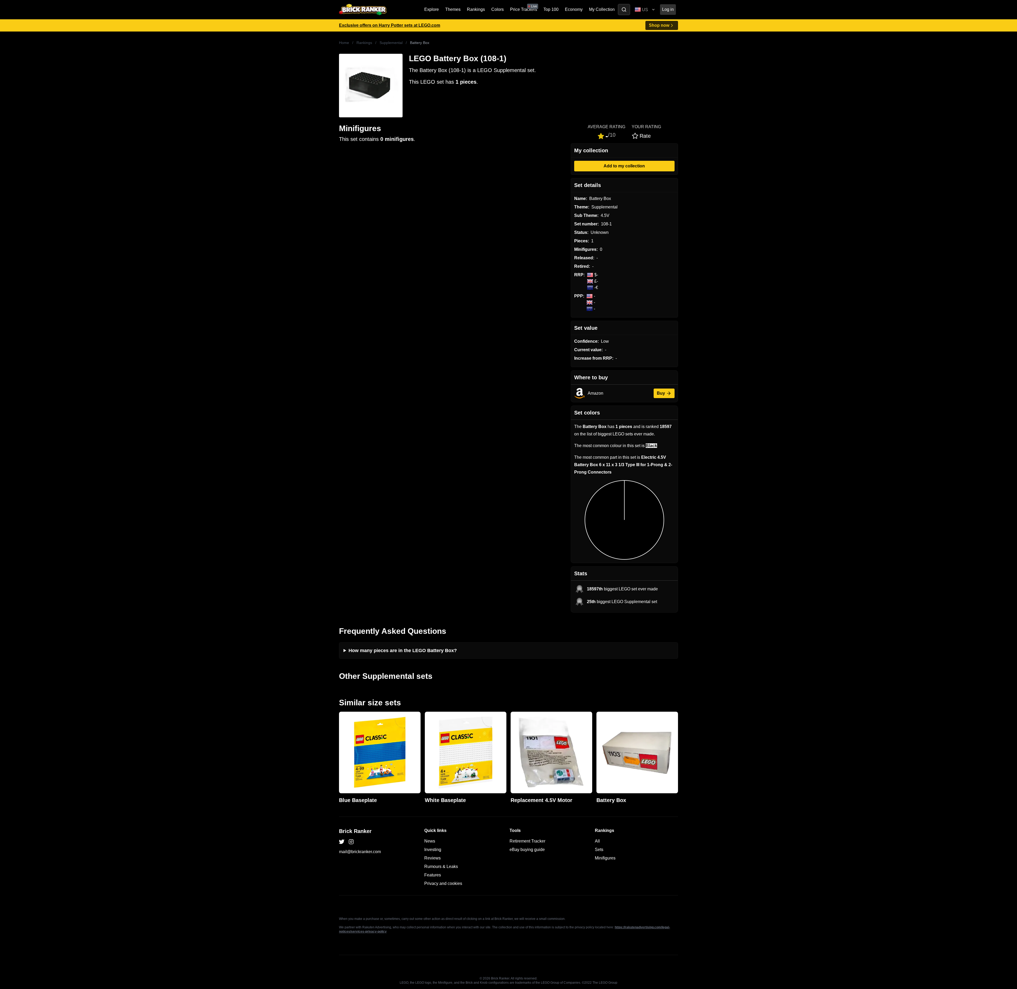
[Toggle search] (624, 9)
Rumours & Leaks (441, 866)
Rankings (476, 9)
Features (432, 875)
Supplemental (391, 43)
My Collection (602, 9)
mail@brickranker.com (360, 851)
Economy (574, 9)
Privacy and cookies (443, 883)
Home (344, 43)
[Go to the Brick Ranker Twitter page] (341, 841)
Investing (432, 849)
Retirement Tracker (527, 841)
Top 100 (551, 9)
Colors (497, 9)
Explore (431, 9)
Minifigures (605, 858)
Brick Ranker (355, 831)
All (597, 841)
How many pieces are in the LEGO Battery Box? (403, 650)
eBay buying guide (527, 849)
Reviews (432, 858)
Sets (599, 849)
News (429, 841)
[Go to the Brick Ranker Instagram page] (351, 841)
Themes (453, 9)
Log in (668, 9)
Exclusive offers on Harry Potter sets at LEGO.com (389, 25)
